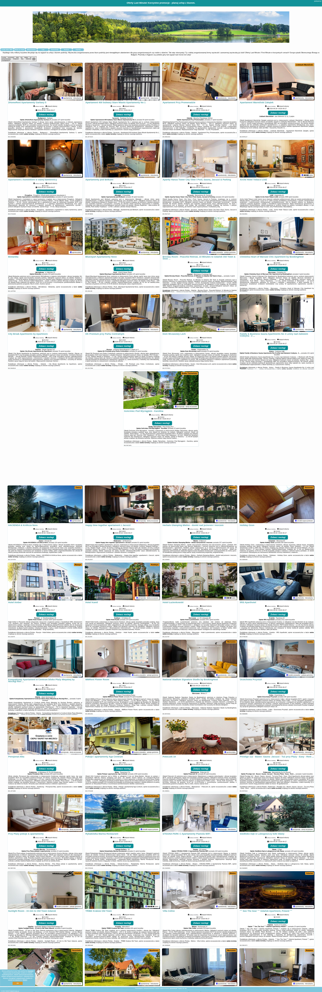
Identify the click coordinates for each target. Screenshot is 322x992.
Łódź (311, 142)
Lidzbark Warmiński (304, 65)
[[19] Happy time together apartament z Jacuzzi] (122, 504)
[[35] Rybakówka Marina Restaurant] (122, 813)
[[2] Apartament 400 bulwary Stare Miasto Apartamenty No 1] (122, 81)
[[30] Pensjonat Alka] (45, 736)
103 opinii (225, 197)
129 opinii (294, 851)
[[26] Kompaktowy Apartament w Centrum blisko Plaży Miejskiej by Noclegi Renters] (45, 658)
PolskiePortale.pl (14, 991)
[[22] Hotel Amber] (45, 581)
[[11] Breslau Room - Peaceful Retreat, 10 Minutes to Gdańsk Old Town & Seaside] (199, 236)
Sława (310, 796)
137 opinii (60, 120)
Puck (156, 219)
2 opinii (232, 276)
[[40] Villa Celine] (199, 890)
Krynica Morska (74, 796)
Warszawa (308, 219)
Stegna (233, 796)
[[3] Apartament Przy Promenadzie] (199, 81)
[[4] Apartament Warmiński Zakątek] (276, 81)
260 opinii (284, 542)
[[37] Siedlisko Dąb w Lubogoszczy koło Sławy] (276, 813)
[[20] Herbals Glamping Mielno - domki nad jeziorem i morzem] (199, 504)
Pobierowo (308, 719)
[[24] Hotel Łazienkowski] (199, 581)
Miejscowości (31, 49)
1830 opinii (52, 620)
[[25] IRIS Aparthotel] (276, 581)
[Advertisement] (161, 467)
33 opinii (210, 351)
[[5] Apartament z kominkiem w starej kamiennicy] (45, 159)
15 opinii (177, 428)
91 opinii (140, 542)
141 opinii (310, 353)
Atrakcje (66, 49)
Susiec (233, 296)
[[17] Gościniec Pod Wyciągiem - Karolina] (161, 390)
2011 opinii (285, 620)
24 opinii (64, 197)
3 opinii (301, 274)
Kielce (310, 296)
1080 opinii (138, 774)
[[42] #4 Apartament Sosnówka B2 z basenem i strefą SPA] (45, 967)
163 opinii (218, 851)
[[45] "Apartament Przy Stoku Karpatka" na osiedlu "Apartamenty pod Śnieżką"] (276, 967)
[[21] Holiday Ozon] (276, 504)
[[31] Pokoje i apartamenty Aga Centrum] (122, 736)
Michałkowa (76, 219)
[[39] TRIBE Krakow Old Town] (122, 890)
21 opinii (136, 851)
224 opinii (129, 620)
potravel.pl (317, 1)
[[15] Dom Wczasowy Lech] (199, 313)
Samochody (54, 49)
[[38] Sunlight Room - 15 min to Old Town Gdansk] (45, 890)
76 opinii (61, 351)
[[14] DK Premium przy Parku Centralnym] (122, 313)
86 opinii (207, 774)
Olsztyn (155, 296)
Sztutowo (309, 487)
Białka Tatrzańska (189, 373)
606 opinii (53, 774)
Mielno (233, 487)
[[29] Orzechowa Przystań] (276, 658)
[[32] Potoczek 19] (199, 736)
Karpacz (309, 950)
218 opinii (206, 928)
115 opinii (51, 274)
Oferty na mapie (20, 49)
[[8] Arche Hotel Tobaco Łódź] (276, 159)
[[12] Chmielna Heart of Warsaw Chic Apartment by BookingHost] (276, 236)
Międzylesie (231, 719)
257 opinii (222, 542)
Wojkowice (153, 487)
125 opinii (135, 274)
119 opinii (58, 542)
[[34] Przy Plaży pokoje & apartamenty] (45, 813)
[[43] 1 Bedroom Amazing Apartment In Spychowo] (122, 967)
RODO (25, 980)
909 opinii (133, 928)
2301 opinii (209, 620)
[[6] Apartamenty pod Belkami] (122, 159)
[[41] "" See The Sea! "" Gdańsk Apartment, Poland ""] (276, 890)
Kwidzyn (154, 565)
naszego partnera (54, 134)
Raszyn (78, 565)
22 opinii (60, 851)
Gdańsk (232, 65)
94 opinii (138, 351)
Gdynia (78, 642)
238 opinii (287, 697)
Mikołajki (154, 142)
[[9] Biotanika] (45, 236)
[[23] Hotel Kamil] (122, 581)
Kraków (309, 565)
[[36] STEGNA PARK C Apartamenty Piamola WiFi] (199, 813)
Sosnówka (76, 950)
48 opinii (134, 197)
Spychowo (153, 950)
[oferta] (62, 98)
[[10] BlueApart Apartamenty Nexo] (122, 236)
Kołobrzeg (76, 719)
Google (30, 971)
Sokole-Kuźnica (151, 796)
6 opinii (63, 928)
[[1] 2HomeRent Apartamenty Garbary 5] (45, 81)
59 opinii (145, 120)
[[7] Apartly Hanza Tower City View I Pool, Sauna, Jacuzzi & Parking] (199, 159)
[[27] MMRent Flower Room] (122, 658)
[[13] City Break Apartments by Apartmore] (45, 313)
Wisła (156, 719)
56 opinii (133, 697)
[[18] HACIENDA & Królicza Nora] (45, 504)
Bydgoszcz (76, 65)
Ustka (310, 642)
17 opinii (213, 120)
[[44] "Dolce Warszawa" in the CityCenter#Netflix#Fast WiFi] (199, 967)
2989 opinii (288, 197)
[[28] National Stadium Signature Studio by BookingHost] (199, 658)
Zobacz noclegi (46, 114)
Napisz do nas (182, 988)
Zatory (78, 487)
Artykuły (78, 49)
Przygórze (77, 142)
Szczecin (154, 65)
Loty (43, 49)
